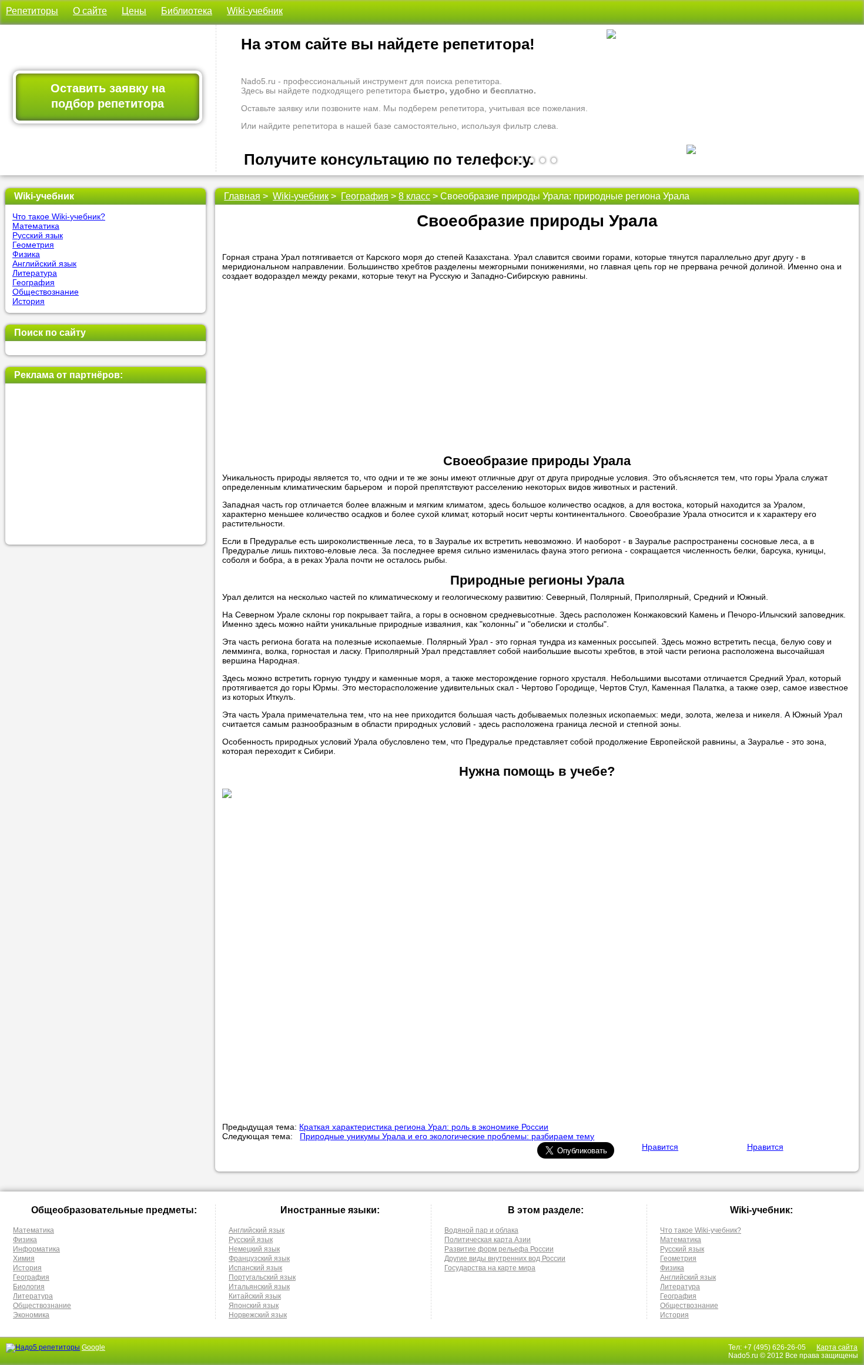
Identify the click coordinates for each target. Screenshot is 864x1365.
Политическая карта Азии (487, 1240)
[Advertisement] (105, 464)
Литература (34, 273)
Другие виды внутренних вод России (504, 1258)
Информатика (36, 1249)
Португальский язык (262, 1277)
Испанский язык (255, 1268)
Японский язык (254, 1305)
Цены (134, 11)
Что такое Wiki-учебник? (58, 216)
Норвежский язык (258, 1315)
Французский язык (259, 1258)
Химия (24, 1258)
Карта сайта (837, 1347)
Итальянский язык (259, 1287)
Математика (35, 226)
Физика (26, 254)
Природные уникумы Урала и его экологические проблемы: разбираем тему (447, 1136)
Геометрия (33, 244)
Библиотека (186, 11)
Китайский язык (255, 1296)
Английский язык (44, 263)
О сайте (90, 11)
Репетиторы (32, 11)
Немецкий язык (254, 1249)
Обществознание (45, 291)
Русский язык (37, 235)
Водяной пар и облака (481, 1230)
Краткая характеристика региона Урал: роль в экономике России (423, 1127)
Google (93, 1347)
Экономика (31, 1315)
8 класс (414, 196)
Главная (242, 196)
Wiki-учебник (255, 11)
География (33, 282)
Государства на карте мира (489, 1268)
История (28, 301)
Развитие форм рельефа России (499, 1249)
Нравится (660, 1147)
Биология (29, 1287)
